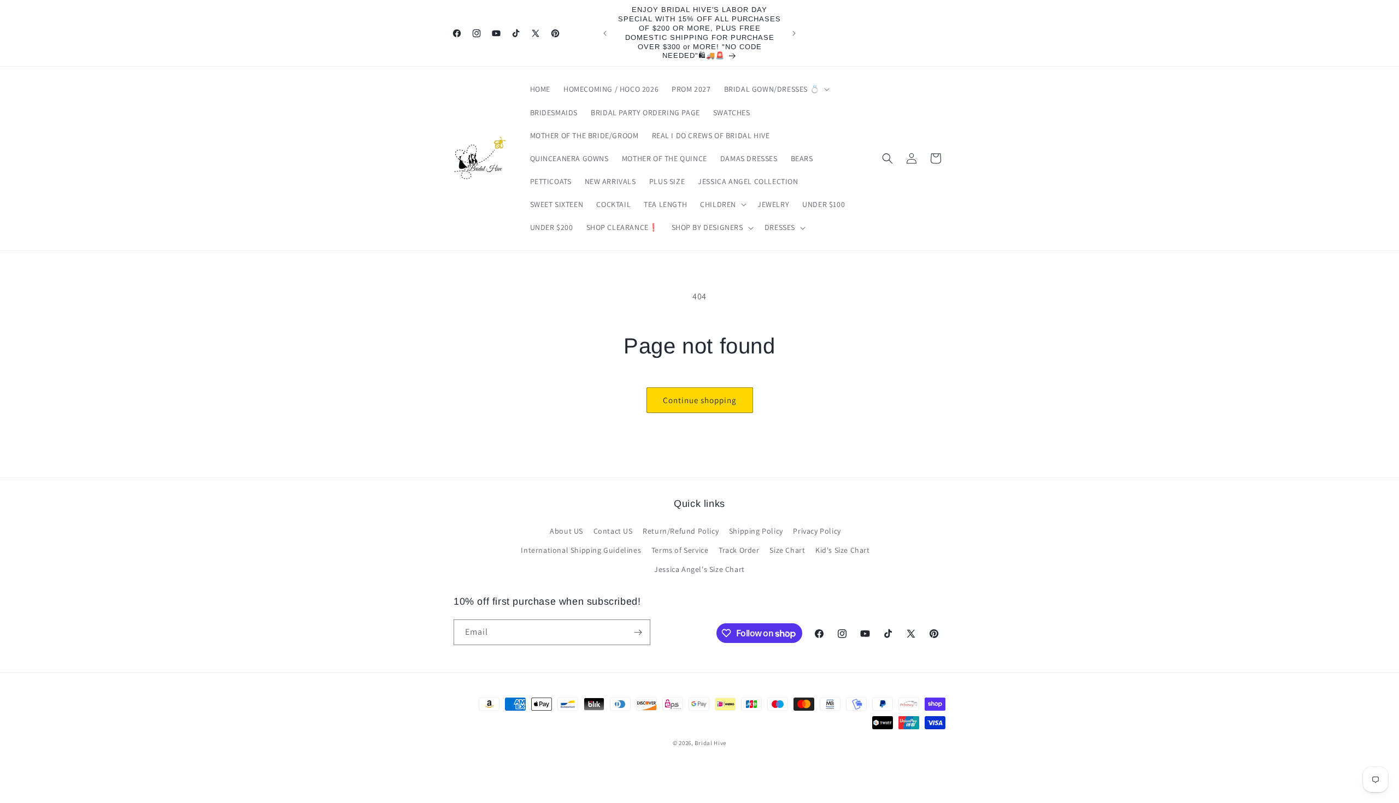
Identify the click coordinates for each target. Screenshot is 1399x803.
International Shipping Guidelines (581, 550)
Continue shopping (700, 400)
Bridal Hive (710, 743)
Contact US (613, 531)
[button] (776, 89)
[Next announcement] (794, 33)
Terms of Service (680, 550)
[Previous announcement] (605, 33)
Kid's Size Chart (842, 550)
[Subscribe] (638, 632)
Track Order (739, 550)
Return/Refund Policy (681, 531)
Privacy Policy (816, 531)
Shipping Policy (756, 531)
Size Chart (787, 550)
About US (566, 531)
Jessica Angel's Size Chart (699, 569)
